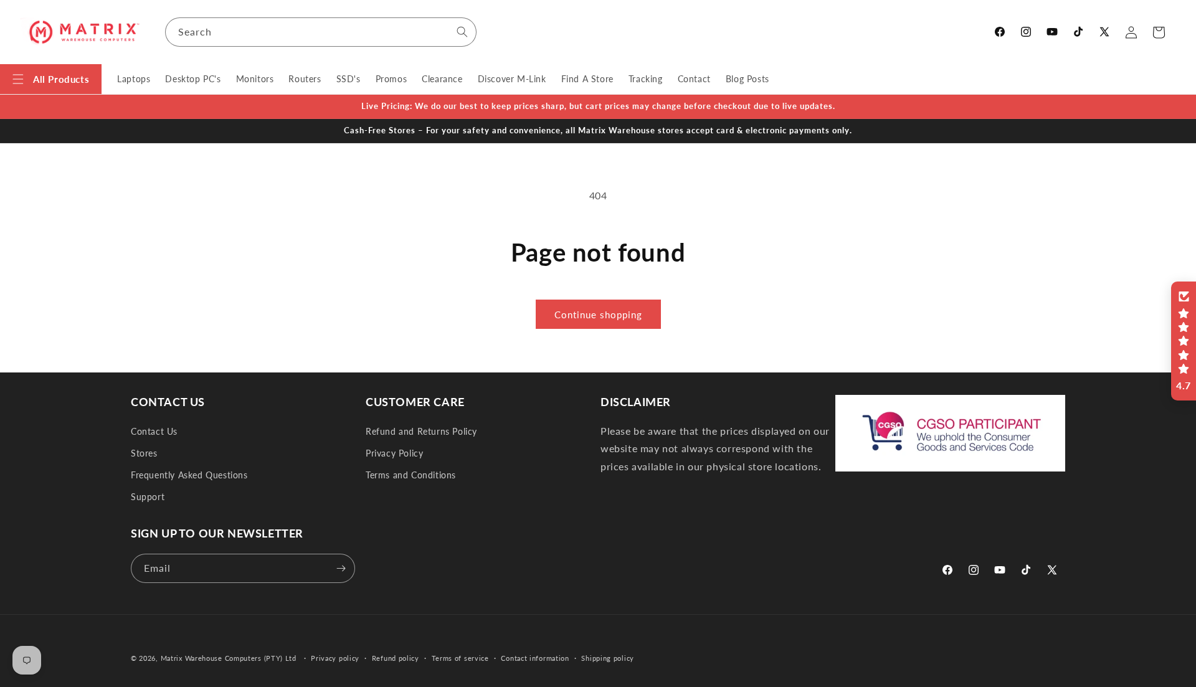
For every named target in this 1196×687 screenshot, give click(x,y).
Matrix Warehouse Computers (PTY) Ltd (229, 658)
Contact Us (154, 431)
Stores (144, 453)
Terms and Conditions (411, 475)
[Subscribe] (340, 568)
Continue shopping (598, 314)
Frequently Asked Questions (189, 475)
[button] (51, 79)
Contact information (535, 658)
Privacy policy (335, 658)
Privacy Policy (394, 453)
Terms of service (460, 658)
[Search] (462, 31)
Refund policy (395, 658)
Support (147, 496)
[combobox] (321, 32)
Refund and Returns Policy (421, 431)
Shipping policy (607, 658)
